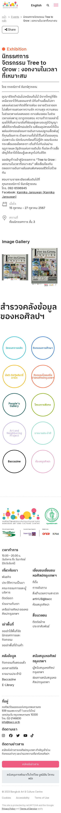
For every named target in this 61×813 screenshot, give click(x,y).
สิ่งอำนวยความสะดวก (46, 593)
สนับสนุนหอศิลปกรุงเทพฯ (44, 658)
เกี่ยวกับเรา (10, 570)
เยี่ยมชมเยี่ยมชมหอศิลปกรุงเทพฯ (45, 573)
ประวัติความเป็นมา (13, 582)
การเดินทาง (40, 587)
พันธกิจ (6, 577)
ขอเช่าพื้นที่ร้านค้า (12, 645)
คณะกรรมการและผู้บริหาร (14, 590)
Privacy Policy (8, 808)
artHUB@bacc (42, 599)
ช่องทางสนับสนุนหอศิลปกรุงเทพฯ (44, 680)
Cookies (6, 797)
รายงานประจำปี (11, 674)
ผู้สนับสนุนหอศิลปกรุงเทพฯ (43, 670)
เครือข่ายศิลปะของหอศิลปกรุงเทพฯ (15, 611)
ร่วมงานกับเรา (10, 603)
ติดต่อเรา (7, 598)
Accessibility (22, 797)
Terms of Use (42, 797)
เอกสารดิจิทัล (10, 668)
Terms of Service (28, 808)
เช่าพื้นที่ (8, 624)
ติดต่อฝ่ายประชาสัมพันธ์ (41, 624)
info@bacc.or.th (11, 722)
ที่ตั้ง (35, 582)
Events (15, 16)
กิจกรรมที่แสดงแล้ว (14, 662)
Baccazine (9, 679)
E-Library (8, 685)
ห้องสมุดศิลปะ (41, 604)
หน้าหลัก (4, 18)
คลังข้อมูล (9, 656)
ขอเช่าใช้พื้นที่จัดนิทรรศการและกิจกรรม (11, 635)
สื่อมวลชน (40, 615)
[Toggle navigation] (56, 5)
